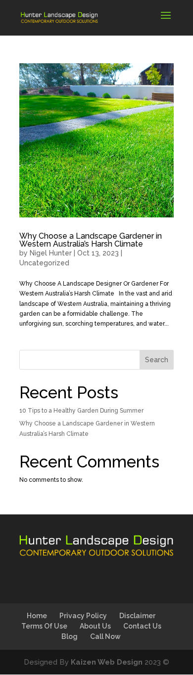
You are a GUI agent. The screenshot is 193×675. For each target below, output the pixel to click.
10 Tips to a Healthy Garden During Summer (81, 410)
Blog (69, 636)
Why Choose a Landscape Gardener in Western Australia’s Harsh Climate (90, 240)
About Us (95, 626)
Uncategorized (44, 263)
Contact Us (142, 626)
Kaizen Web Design (107, 662)
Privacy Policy (83, 616)
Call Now (105, 636)
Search (156, 360)
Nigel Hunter (51, 253)
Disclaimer (137, 616)
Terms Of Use (44, 626)
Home (37, 616)
